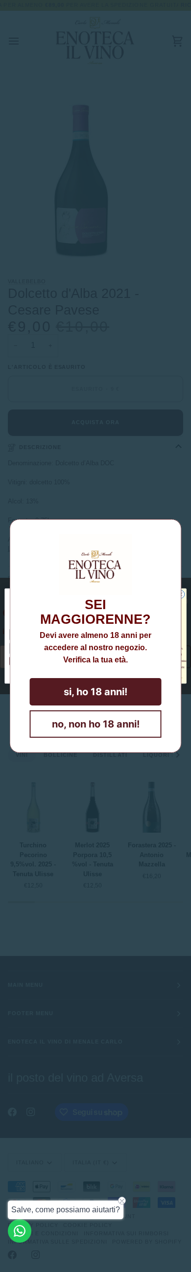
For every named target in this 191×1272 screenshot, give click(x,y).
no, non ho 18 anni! (96, 724)
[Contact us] (19, 1231)
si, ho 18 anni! (95, 692)
